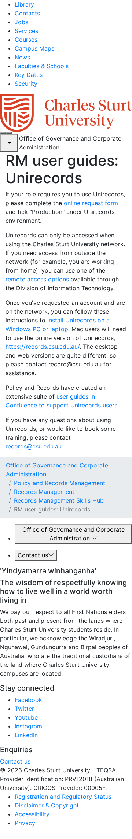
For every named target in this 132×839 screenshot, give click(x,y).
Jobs (21, 22)
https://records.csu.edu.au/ (43, 346)
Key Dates (29, 74)
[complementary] (9, 143)
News (22, 57)
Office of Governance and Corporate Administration (73, 534)
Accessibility (32, 814)
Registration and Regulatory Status (63, 796)
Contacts (27, 13)
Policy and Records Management (59, 483)
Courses (26, 39)
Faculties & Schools (42, 66)
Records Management (44, 491)
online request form (91, 203)
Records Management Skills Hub (59, 500)
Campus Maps (34, 48)
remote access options (37, 279)
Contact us (33, 555)
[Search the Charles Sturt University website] (3, 133)
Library (24, 4)
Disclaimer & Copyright (47, 805)
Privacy (25, 823)
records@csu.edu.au (34, 446)
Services (26, 30)
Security (26, 83)
